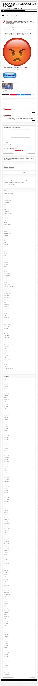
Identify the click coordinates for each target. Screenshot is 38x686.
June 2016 (6, 599)
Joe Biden (6, 268)
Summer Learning (7, 324)
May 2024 (6, 428)
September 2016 (7, 594)
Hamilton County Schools (8, 257)
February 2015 (6, 628)
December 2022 (6, 459)
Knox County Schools (7, 271)
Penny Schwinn (6, 295)
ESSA (5, 247)
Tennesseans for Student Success (9, 342)
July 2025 (6, 402)
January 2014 (6, 652)
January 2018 (6, 565)
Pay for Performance (7, 293)
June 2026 (6, 382)
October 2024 (6, 419)
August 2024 (6, 422)
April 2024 (6, 430)
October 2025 (6, 397)
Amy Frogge (6, 198)
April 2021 (6, 494)
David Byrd (6, 242)
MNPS (5, 282)
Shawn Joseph (6, 317)
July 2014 (6, 641)
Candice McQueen (7, 218)
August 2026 (6, 379)
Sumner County (6, 326)
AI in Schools (6, 196)
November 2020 (6, 503)
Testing (5, 348)
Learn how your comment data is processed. (20, 155)
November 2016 (6, 590)
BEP (5, 204)
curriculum (6, 238)
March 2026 (6, 388)
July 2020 (6, 510)
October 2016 (6, 592)
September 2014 (7, 638)
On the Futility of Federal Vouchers (10, 186)
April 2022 (6, 473)
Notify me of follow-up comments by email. (13, 146)
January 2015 (6, 630)
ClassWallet (6, 29)
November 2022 (6, 461)
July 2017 (6, 576)
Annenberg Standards (7, 200)
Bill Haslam (6, 207)
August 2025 (6, 401)
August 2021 (6, 488)
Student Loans (6, 322)
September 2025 (7, 399)
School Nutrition (7, 309)
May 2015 (6, 623)
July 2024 (6, 424)
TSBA (5, 357)
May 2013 (6, 667)
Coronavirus (6, 235)
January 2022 (6, 479)
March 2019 (6, 539)
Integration (6, 262)
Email (7, 140)
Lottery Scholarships (7, 277)
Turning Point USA (7, 359)
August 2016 (6, 596)
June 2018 (6, 556)
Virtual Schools (6, 364)
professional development (8, 300)
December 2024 (6, 415)
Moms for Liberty (7, 284)
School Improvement (7, 308)
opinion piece (6, 289)
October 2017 (6, 570)
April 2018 (6, 559)
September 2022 (7, 464)
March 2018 (6, 561)
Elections (5, 246)
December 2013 (6, 654)
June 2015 (6, 621)
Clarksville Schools (7, 226)
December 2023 (6, 437)
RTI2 (5, 302)
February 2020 (6, 519)
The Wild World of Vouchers (9, 184)
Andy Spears (5, 17)
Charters (5, 222)
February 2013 (6, 672)
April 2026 (6, 386)
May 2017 (6, 579)
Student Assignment (7, 320)
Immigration (6, 260)
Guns (5, 255)
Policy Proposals (7, 297)
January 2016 (6, 608)
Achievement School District (8, 193)
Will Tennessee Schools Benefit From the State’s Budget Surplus (14, 182)
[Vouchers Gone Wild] (19, 86)
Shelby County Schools (8, 319)
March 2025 (6, 410)
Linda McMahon (7, 273)
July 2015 (6, 619)
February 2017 (6, 585)
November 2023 (6, 439)
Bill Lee (5, 209)
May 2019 (6, 535)
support (5, 69)
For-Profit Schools (7, 249)
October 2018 (6, 548)
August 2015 (6, 618)
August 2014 (6, 639)
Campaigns (6, 216)
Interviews (6, 264)
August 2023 (6, 444)
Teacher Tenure (6, 339)
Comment (7, 129)
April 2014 (6, 647)
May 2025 (6, 406)
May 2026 (6, 384)
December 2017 (6, 566)
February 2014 (6, 650)
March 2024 (6, 432)
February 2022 (6, 477)
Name (7, 137)
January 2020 (6, 521)
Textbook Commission (7, 350)
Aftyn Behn (6, 195)
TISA (5, 351)
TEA (5, 330)
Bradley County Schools (8, 213)
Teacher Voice (6, 340)
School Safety (6, 311)
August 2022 (6, 466)
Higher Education (7, 258)
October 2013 (6, 658)
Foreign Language (7, 251)
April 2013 (6, 669)
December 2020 (6, 501)
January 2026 (6, 391)
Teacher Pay (6, 333)
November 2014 (6, 634)
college (5, 227)
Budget (5, 215)
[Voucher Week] (30, 86)
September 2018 (7, 550)
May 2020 (6, 514)
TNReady (6, 355)
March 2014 (6, 649)
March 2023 (6, 453)
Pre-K (5, 299)
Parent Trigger (6, 291)
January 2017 (6, 587)
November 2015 (6, 612)
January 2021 (6, 499)
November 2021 (6, 483)
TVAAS (5, 361)
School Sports (6, 313)
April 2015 (6, 625)
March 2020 (6, 517)
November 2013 (6, 656)
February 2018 (6, 563)
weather (5, 370)
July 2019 (6, 532)
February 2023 (6, 455)
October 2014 (6, 636)
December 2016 (6, 588)
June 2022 (6, 470)
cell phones (6, 220)
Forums (5, 253)
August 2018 (6, 552)
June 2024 (6, 426)
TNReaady (6, 353)
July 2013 (6, 663)
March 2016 (6, 605)
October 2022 (6, 463)
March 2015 (6, 627)
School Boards (6, 304)
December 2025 (6, 393)
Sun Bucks (6, 328)
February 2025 (6, 411)
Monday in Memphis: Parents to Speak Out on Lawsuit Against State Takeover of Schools (18, 180)
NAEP (5, 288)
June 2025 (6, 404)
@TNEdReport (25, 67)
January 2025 (6, 413)
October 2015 (6, 614)
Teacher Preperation (7, 337)
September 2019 (7, 528)
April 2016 (6, 603)
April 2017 (6, 581)
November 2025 (6, 395)
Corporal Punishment (7, 237)
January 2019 (6, 543)
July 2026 (6, 380)
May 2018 (6, 557)
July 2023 (6, 446)
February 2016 (6, 607)
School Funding (6, 306)
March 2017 (6, 583)
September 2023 (7, 442)
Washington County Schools (8, 368)
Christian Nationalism (7, 224)
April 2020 (6, 515)
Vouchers (5, 366)
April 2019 (6, 537)
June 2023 (6, 448)
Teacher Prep (6, 335)
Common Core (6, 231)
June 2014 (6, 643)
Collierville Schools (7, 229)
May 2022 (6, 472)
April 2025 (6, 408)
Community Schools (7, 233)
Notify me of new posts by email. (12, 148)
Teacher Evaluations (7, 331)
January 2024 (6, 435)
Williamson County (7, 371)
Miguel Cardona (7, 280)
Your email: (6, 165)
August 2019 (6, 530)
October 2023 (6, 441)
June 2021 (6, 490)
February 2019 (6, 541)
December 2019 (6, 523)
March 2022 (6, 475)
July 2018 (6, 554)
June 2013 (6, 665)
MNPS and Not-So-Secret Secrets (9, 178)
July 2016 (6, 597)
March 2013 (6, 670)
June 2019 (6, 534)
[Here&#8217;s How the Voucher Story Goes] (7, 86)
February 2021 (6, 497)
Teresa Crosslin (6, 346)
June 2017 (6, 577)
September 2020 (7, 506)
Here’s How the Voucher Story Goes (7, 89)
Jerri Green (6, 266)
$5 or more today (10, 69)
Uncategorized (6, 362)
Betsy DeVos (6, 206)
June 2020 (6, 512)
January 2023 (6, 457)
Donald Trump (6, 244)
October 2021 (6, 484)
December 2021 (6, 481)
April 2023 (6, 452)
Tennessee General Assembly (9, 344)
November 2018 (6, 546)
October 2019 (6, 526)
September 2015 (7, 616)
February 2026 (6, 390)
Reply (33, 112)
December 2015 (6, 610)
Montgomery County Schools (9, 286)
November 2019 (6, 525)
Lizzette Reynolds (7, 275)
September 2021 (7, 486)
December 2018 (6, 545)
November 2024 (6, 417)
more (11, 22)
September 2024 (7, 421)
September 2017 (7, 572)
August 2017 (6, 574)
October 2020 (6, 504)
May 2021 (6, 492)
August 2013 (6, 661)
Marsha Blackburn (7, 278)
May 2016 (6, 601)
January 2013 (6, 674)
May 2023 (6, 450)
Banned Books (6, 202)
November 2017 (6, 568)
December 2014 (6, 632)
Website (7, 142)
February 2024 (6, 433)
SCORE (5, 315)
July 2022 (6, 468)
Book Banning (6, 211)
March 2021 (6, 495)
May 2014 (6, 645)
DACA (5, 240)
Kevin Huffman (6, 269)
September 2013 (7, 659)
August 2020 (6, 508)
